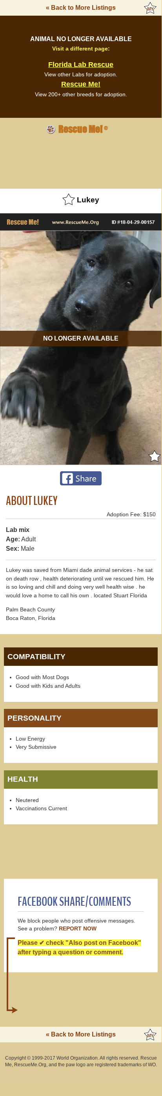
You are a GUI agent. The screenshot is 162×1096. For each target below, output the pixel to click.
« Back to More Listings (81, 7)
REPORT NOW (77, 929)
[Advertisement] (81, 160)
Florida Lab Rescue (80, 64)
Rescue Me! (80, 84)
